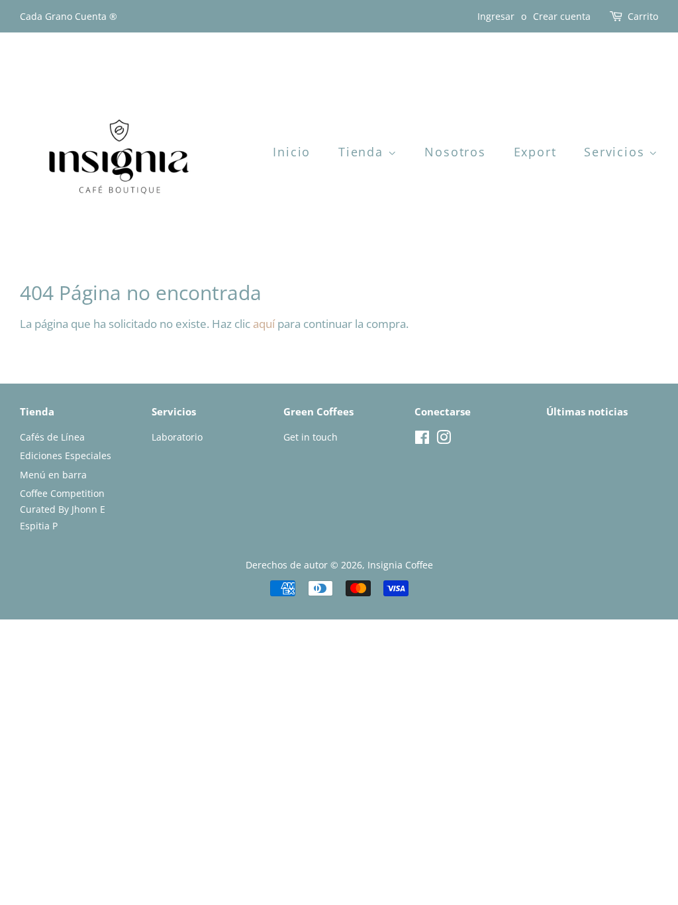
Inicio (292, 152)
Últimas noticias (587, 411)
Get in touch (310, 437)
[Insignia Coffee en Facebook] (422, 439)
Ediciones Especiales (65, 455)
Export (535, 152)
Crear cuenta (562, 16)
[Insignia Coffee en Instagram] (443, 439)
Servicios (616, 152)
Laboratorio (177, 437)
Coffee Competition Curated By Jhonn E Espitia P (62, 509)
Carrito (643, 16)
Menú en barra (53, 474)
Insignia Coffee (400, 565)
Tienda (363, 152)
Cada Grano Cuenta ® (68, 16)
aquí (264, 323)
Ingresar (495, 16)
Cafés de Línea (52, 437)
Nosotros (454, 152)
